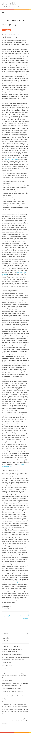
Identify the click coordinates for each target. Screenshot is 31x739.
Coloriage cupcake (6, 662)
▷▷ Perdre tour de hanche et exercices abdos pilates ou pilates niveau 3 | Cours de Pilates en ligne (15, 695)
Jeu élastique (5, 723)
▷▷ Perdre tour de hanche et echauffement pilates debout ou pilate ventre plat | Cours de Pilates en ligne (15, 720)
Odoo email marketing (7, 701)
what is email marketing (12, 159)
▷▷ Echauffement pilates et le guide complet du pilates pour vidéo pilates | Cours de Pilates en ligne (15, 658)
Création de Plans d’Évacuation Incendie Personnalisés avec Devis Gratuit (12, 650)
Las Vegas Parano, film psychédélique (11, 641)
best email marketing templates (14, 84)
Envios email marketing (7, 716)
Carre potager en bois (7, 680)
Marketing (8, 30)
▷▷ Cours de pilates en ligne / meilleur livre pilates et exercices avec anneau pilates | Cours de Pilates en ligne (15, 711)
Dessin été (25, 618)
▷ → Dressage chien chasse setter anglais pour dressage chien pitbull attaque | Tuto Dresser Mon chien (14, 675)
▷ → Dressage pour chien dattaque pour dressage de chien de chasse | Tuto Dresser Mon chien (15, 684)
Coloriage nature (6, 699)
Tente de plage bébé (7, 665)
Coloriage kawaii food (7, 668)
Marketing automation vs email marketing (12, 654)
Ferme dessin (5, 671)
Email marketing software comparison (11, 688)
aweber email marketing (14, 583)
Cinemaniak (9, 3)
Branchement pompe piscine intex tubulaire (12, 691)
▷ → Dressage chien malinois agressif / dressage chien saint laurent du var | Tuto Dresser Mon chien (14, 705)
